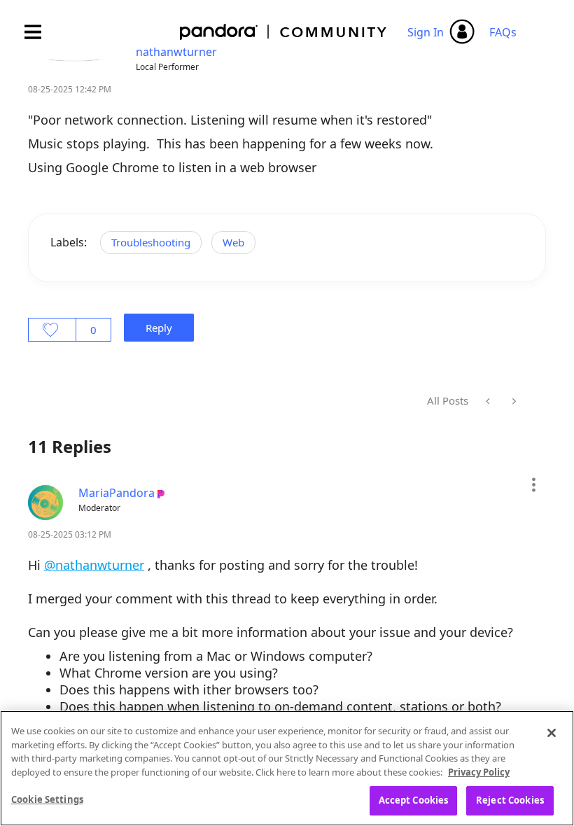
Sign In (425, 32)
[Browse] (39, 32)
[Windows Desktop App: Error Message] (489, 401)
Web (233, 242)
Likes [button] (52, 329)
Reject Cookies (510, 800)
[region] (287, 768)
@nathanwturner (94, 564)
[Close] (551, 733)
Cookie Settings (47, 799)
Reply (159, 328)
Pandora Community (284, 32)
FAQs (503, 32)
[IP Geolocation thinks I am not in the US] (512, 401)
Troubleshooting (150, 242)
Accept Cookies (414, 800)
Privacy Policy (479, 772)
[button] (533, 485)
